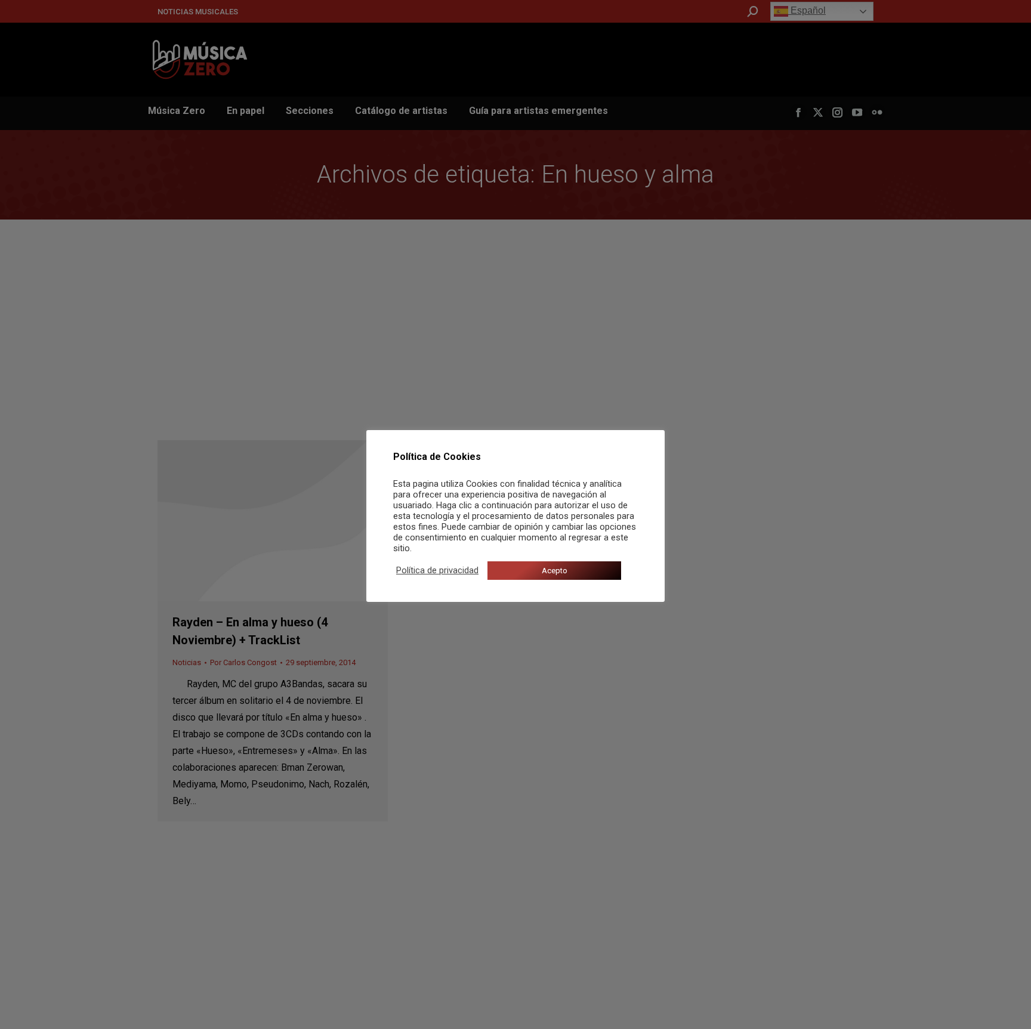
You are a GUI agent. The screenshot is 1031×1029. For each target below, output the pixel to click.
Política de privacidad (437, 570)
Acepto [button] (554, 570)
